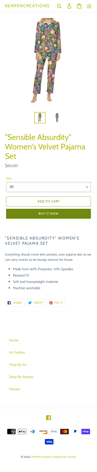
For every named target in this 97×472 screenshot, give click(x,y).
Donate (14, 389)
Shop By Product (21, 377)
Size (8, 178)
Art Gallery (17, 353)
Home (13, 340)
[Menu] (89, 6)
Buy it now (48, 213)
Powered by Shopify (64, 457)
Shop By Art (18, 365)
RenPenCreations (27, 5)
